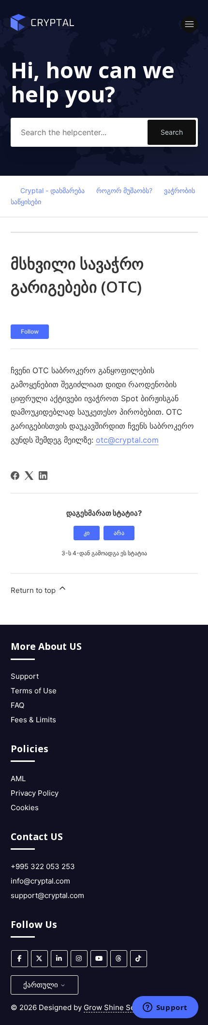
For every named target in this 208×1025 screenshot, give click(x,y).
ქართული (41, 984)
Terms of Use (34, 690)
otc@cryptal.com (127, 440)
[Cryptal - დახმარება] (42, 28)
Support (25, 676)
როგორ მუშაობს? (124, 190)
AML (18, 778)
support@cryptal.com (47, 895)
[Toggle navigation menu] (189, 24)
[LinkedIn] (43, 475)
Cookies (25, 807)
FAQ (17, 705)
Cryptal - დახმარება (52, 190)
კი (86, 532)
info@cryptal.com (40, 880)
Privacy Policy (35, 793)
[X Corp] (29, 475)
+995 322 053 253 (43, 866)
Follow (30, 331)
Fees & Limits (33, 719)
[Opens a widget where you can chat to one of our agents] (165, 1008)
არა (119, 532)
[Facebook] (15, 475)
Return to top (34, 590)
